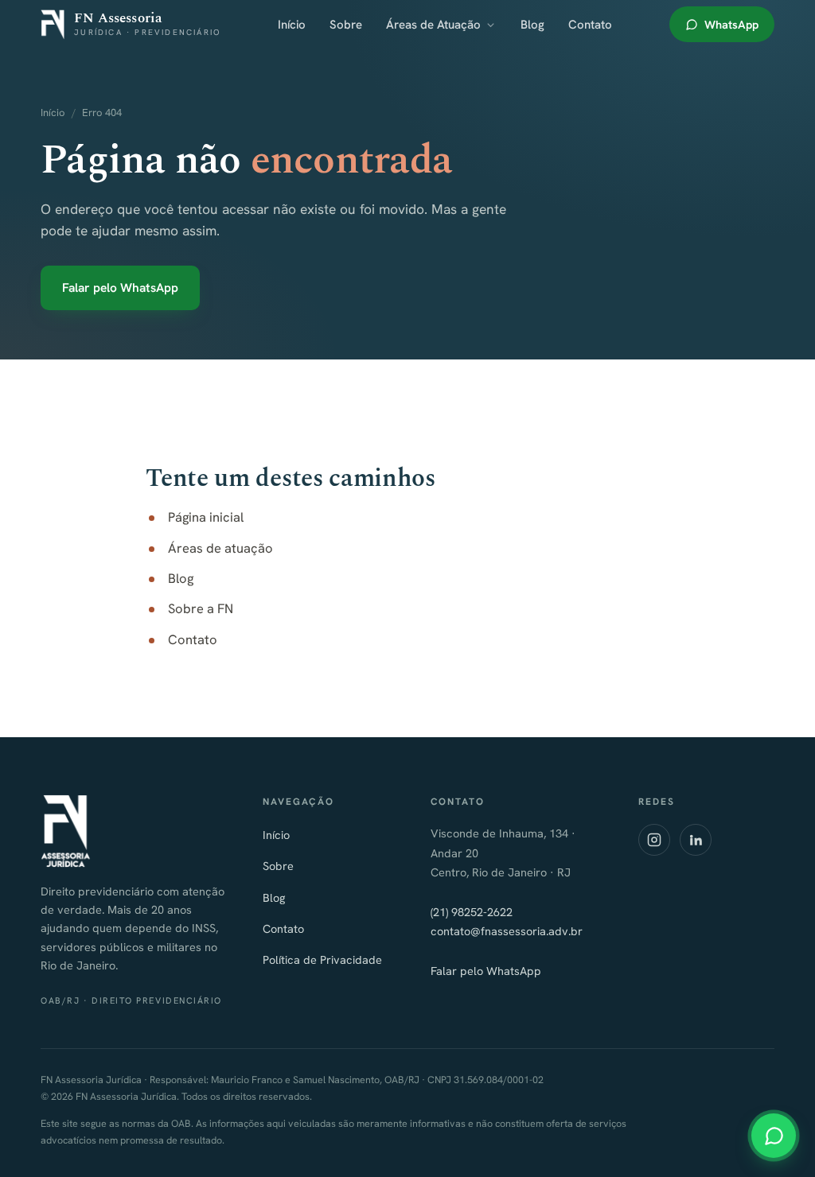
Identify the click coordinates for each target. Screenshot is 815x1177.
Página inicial (206, 517)
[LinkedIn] (696, 840)
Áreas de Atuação (433, 25)
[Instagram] (654, 840)
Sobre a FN (200, 608)
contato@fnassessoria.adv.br (507, 930)
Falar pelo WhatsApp (120, 287)
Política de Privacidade (322, 959)
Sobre (346, 25)
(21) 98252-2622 (472, 911)
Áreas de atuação (220, 548)
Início (292, 25)
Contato (590, 25)
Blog (532, 25)
